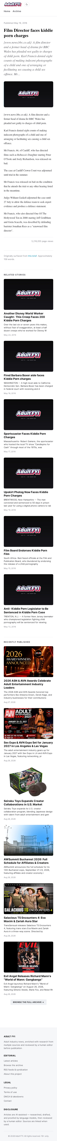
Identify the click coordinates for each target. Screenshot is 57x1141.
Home (7, 11)
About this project (13, 1074)
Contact (8, 1101)
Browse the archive (13, 1065)
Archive (17, 11)
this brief (32, 256)
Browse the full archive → (28, 1002)
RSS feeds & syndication (16, 1069)
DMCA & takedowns (13, 1096)
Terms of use (10, 1092)
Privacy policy (10, 1087)
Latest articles (11, 1061)
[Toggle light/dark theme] (26, 4)
